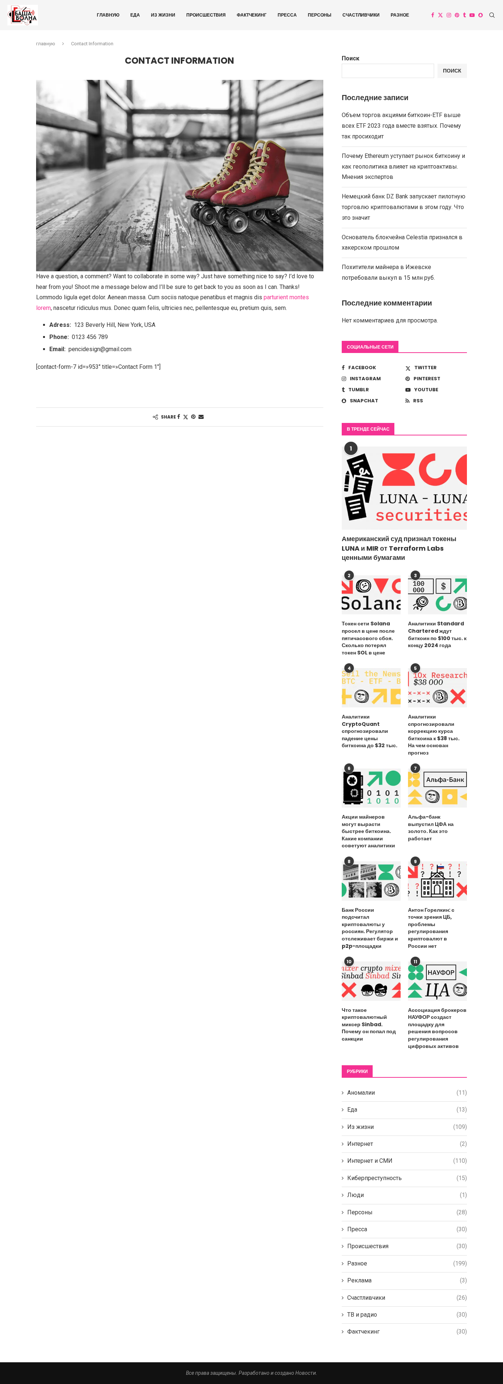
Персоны (319, 15)
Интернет (407, 1143)
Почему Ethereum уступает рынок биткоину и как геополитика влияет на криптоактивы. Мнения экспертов (403, 166)
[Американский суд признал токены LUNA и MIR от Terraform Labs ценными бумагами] (404, 488)
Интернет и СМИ (407, 1160)
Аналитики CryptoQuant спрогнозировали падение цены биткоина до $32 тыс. (369, 731)
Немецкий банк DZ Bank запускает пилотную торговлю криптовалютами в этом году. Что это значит (403, 207)
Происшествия (206, 15)
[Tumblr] (464, 15)
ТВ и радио (407, 1314)
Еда (135, 15)
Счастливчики (361, 15)
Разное (400, 15)
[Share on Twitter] (185, 417)
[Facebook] (432, 15)
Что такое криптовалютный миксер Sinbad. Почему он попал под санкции (369, 1024)
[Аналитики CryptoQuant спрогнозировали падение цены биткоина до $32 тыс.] (371, 687)
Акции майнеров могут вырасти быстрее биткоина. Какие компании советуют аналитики (368, 831)
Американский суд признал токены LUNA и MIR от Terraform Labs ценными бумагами (399, 548)
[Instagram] (449, 15)
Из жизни (163, 15)
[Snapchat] (480, 15)
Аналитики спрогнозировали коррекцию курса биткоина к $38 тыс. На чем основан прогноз (434, 734)
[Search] (492, 15)
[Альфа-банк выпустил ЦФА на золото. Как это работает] (437, 788)
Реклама (407, 1280)
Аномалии (407, 1092)
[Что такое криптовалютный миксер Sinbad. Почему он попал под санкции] (371, 981)
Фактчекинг (252, 15)
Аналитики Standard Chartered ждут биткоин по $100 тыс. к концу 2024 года (437, 634)
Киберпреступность (407, 1178)
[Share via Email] (201, 417)
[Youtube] (472, 15)
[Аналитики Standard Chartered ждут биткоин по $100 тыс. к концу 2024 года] (437, 595)
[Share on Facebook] (178, 417)
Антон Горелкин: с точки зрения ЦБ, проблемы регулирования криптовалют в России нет (431, 928)
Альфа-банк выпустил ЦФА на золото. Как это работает (431, 827)
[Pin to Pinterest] (193, 417)
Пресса (287, 15)
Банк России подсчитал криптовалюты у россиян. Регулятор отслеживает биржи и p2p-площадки (370, 928)
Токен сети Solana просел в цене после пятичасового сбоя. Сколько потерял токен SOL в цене (368, 638)
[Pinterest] (457, 15)
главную (108, 15)
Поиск (350, 58)
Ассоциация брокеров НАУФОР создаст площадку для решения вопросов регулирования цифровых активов (437, 1028)
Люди (407, 1194)
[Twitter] (440, 15)
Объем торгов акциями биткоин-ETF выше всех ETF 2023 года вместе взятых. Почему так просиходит (401, 126)
